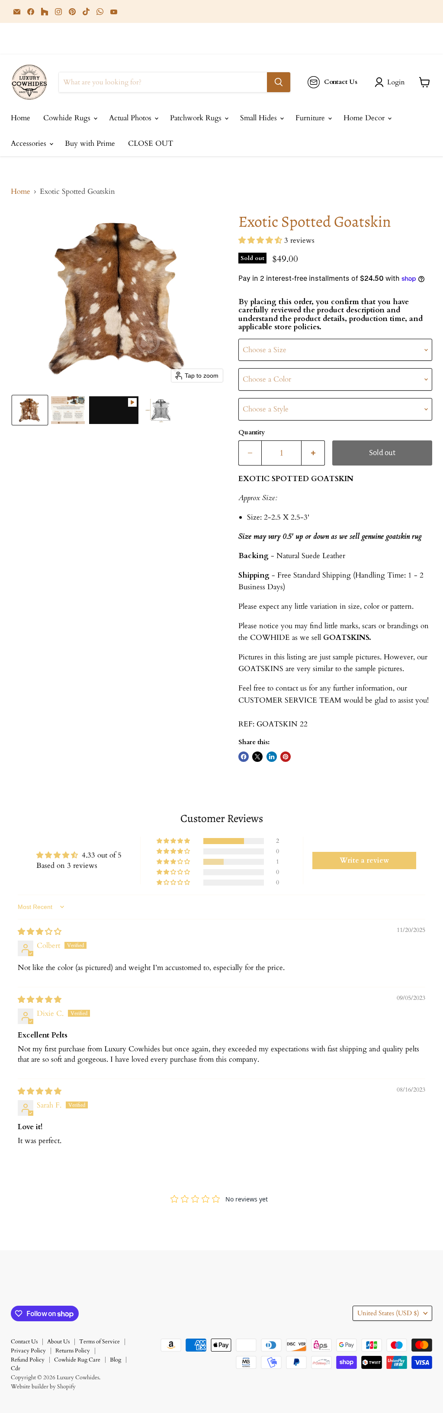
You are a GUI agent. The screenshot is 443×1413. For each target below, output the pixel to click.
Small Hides (259, 118)
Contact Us (24, 1342)
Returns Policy (72, 1351)
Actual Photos (131, 118)
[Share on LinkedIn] (271, 756)
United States (388, 1313)
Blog (115, 1360)
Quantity (251, 432)
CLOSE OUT (150, 143)
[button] (391, 82)
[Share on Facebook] (243, 756)
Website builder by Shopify (43, 1387)
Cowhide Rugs (68, 118)
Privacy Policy (28, 1351)
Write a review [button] (364, 860)
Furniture (311, 118)
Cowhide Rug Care (77, 1360)
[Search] (278, 82)
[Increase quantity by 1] (313, 453)
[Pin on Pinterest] (285, 756)
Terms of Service (99, 1342)
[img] (39, 932)
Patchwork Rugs (197, 118)
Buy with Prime (90, 143)
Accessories (29, 143)
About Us (58, 1342)
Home (20, 118)
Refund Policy (28, 1360)
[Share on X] (257, 756)
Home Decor (365, 118)
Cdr (15, 1368)
